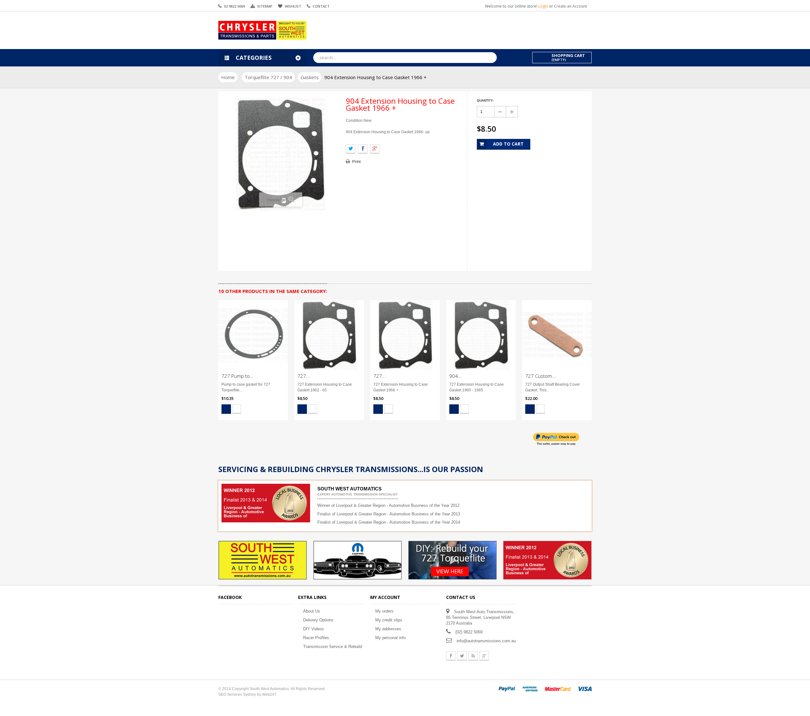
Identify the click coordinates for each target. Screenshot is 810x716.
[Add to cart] (226, 409)
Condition (354, 120)
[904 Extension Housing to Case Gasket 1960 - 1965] (481, 335)
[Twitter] (462, 656)
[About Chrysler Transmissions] (357, 559)
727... (303, 376)
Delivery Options (318, 620)
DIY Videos (313, 628)
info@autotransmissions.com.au (486, 640)
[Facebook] (451, 656)
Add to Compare (236, 409)
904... (455, 376)
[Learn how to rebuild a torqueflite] (452, 559)
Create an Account (570, 6)
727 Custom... (540, 376)
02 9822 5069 (234, 6)
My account (385, 597)
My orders (384, 611)
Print (356, 161)
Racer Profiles (316, 637)
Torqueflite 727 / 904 (268, 77)
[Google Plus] (484, 656)
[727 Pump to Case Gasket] (253, 335)
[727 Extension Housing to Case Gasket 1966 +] (405, 335)
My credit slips (388, 620)
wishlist (293, 6)
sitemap (264, 6)
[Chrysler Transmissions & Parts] (262, 30)
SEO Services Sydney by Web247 (247, 694)
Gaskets (310, 77)
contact (321, 6)
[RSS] (473, 656)
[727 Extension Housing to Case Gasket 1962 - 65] (329, 335)
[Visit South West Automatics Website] (262, 559)
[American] (530, 689)
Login (543, 6)
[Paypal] (506, 689)
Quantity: (485, 100)
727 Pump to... (237, 376)
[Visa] (585, 689)
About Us (311, 611)
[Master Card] (558, 689)
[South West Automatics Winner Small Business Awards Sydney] (547, 559)
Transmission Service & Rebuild (332, 646)
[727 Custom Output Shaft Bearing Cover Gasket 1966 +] (557, 335)
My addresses (388, 628)
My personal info (390, 637)
